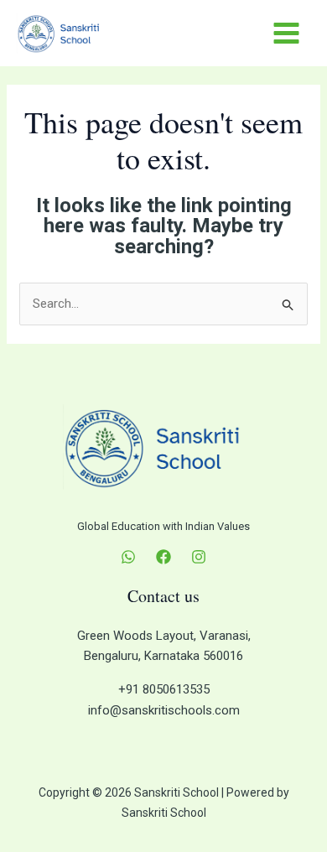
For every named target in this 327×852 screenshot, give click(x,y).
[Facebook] (163, 556)
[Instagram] (198, 556)
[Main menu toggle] (286, 33)
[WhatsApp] (128, 556)
